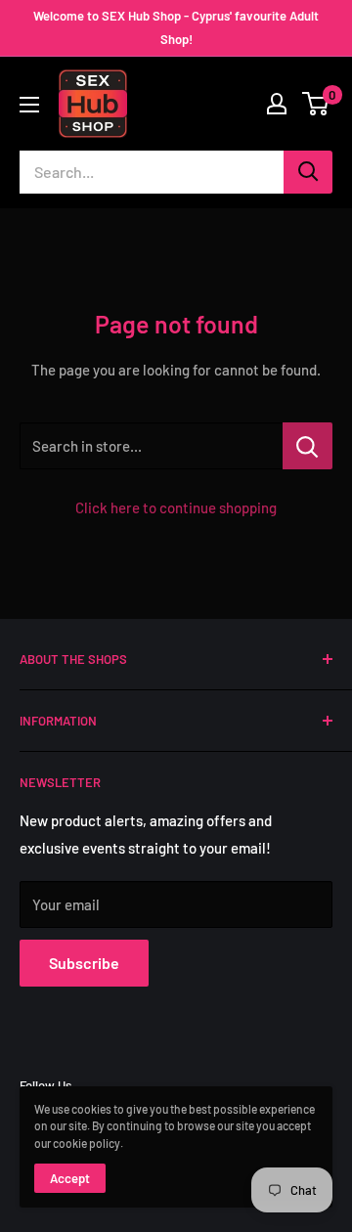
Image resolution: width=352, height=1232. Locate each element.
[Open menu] (29, 104)
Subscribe (84, 962)
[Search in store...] (307, 445)
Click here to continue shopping (176, 507)
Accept (70, 1178)
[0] (316, 103)
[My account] (276, 103)
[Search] (308, 172)
